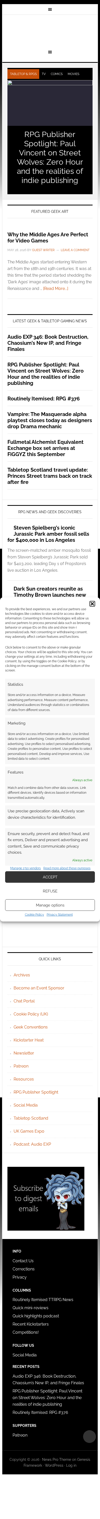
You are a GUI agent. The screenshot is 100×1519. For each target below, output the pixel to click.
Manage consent (89, 1436)
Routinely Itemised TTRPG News (43, 1299)
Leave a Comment (75, 250)
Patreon (21, 1066)
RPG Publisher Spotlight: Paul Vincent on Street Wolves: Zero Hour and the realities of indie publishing (50, 157)
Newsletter (24, 1053)
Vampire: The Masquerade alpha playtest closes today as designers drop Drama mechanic (49, 420)
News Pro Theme (56, 1459)
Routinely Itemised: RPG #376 (43, 399)
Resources (24, 1079)
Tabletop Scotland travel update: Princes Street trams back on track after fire (49, 476)
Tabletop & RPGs (23, 74)
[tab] (23, 74)
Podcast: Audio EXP (32, 1144)
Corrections (24, 1269)
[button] (92, 603)
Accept (50, 877)
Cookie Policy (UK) (31, 1014)
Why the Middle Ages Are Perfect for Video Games (47, 237)
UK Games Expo (29, 1131)
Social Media (26, 1105)
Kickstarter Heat (29, 1040)
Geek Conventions (31, 1027)
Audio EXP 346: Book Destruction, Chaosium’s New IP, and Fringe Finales (47, 343)
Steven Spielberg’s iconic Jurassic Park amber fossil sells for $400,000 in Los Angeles (48, 534)
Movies (73, 74)
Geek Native (50, 31)
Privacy (20, 1277)
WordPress (54, 1465)
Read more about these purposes (67, 868)
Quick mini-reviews (30, 1307)
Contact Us (23, 1260)
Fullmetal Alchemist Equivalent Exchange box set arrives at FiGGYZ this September (45, 448)
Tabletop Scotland (31, 1118)
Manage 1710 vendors (25, 868)
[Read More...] (55, 288)
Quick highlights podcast (36, 1316)
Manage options (50, 905)
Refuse (50, 891)
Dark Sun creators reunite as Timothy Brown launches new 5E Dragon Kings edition (46, 595)
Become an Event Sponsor (39, 988)
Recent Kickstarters (31, 1324)
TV (44, 74)
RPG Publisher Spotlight (36, 1092)
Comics (57, 74)
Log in (71, 1465)
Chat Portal (24, 1001)
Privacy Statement (60, 914)
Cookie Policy (34, 914)
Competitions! (26, 1332)
